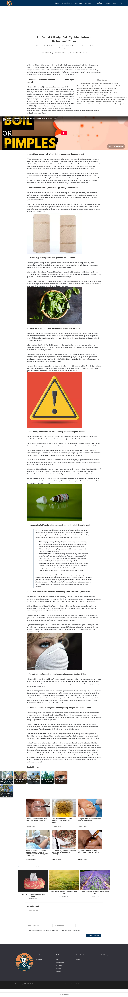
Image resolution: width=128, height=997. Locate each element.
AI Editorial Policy (64, 994)
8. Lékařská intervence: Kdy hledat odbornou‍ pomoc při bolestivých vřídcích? (101, 99)
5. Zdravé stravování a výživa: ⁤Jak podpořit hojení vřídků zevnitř (97, 92)
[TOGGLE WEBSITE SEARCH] (121, 3)
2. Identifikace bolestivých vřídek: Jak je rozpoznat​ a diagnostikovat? (98, 86)
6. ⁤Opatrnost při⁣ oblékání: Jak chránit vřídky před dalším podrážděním (99, 95)
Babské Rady (46, 46)
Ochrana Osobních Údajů (73, 984)
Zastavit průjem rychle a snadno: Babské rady (64, 892)
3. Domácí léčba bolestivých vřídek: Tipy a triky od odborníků (96, 88)
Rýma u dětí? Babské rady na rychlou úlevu (32, 895)
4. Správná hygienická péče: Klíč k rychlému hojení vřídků (95, 90)
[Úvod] (42, 53)
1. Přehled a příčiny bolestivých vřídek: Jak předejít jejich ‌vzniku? (97, 83)
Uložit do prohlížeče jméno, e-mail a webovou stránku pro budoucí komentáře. (54, 930)
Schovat (104, 80)
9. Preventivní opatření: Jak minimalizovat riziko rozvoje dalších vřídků (99, 101)
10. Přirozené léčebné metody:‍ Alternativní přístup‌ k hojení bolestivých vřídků (101, 104)
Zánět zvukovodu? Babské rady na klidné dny (95, 892)
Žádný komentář (86, 46)
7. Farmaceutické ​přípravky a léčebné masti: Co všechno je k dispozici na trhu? (102, 97)
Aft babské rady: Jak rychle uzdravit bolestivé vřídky (71, 53)
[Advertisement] (64, 19)
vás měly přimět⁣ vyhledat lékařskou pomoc (82, 601)
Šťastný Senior (65, 48)
